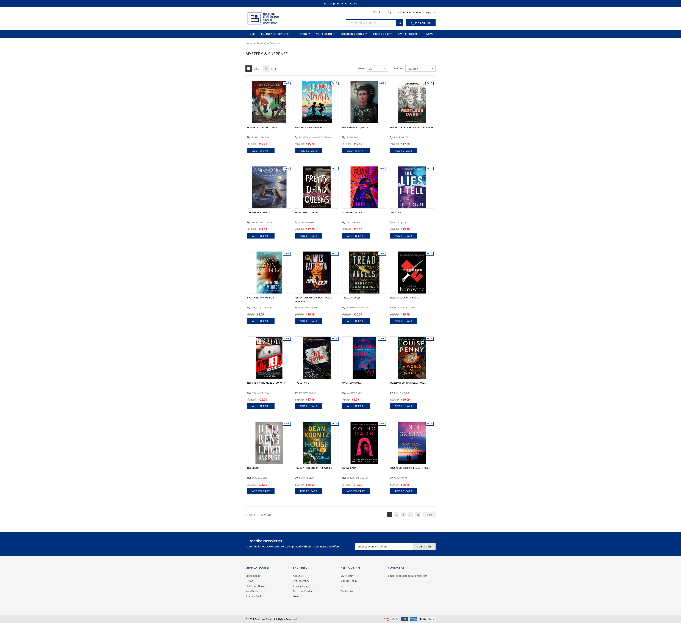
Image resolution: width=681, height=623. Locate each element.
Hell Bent (253, 467)
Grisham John (402, 477)
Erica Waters (401, 137)
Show (361, 68)
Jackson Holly (307, 392)
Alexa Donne (306, 222)
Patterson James (309, 307)
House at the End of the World (313, 467)
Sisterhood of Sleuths (308, 127)
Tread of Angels (352, 297)
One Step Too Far (352, 382)
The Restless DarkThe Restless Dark (411, 127)
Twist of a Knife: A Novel (404, 297)
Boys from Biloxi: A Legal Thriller (410, 467)
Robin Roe (352, 137)
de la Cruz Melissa (358, 477)
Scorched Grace (352, 212)
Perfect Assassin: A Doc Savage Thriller (313, 299)
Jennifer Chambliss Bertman (315, 137)
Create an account (411, 12)
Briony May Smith (262, 222)
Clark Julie (400, 222)
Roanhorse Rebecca (358, 307)
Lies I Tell (396, 212)
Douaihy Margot (356, 222)
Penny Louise (401, 392)
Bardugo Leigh (260, 477)
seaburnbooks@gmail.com (411, 575)
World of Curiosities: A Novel (408, 382)
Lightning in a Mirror (260, 297)
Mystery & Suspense (269, 43)
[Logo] (263, 18)
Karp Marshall (260, 392)
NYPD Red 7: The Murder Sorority (267, 382)
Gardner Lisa (354, 392)
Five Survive (302, 382)
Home (248, 43)
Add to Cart (261, 150)
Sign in (392, 12)
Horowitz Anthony (405, 307)
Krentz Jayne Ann (262, 307)
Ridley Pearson (260, 137)
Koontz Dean (307, 477)
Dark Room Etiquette (355, 127)
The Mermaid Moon (258, 212)
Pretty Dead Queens (307, 212)
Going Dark (349, 467)
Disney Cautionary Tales (262, 127)
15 (418, 514)
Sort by (398, 68)
